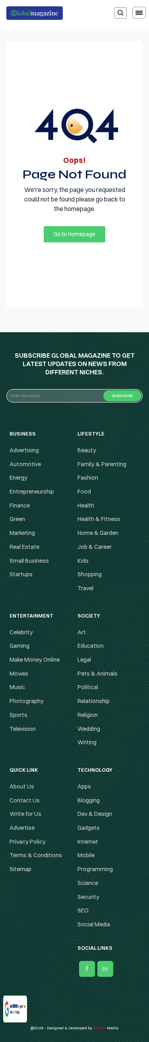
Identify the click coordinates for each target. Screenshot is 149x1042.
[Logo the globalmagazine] (34, 13)
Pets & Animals (97, 673)
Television (23, 728)
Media (105, 1028)
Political (87, 687)
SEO (83, 910)
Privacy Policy (28, 841)
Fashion (87, 477)
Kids (83, 560)
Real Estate (24, 546)
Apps (84, 786)
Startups (21, 574)
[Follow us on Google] (9, 1007)
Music (17, 687)
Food (84, 491)
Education (90, 645)
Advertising (24, 450)
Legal (84, 659)
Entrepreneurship (32, 491)
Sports (18, 715)
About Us (22, 786)
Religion (87, 715)
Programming (95, 869)
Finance (20, 505)
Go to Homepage (74, 234)
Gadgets (88, 827)
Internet (87, 841)
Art (81, 632)
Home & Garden (97, 532)
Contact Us (25, 800)
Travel (85, 588)
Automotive (25, 464)
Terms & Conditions (36, 855)
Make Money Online (35, 659)
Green (17, 519)
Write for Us (25, 813)
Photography (27, 701)
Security (88, 897)
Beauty (86, 450)
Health (85, 505)
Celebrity (21, 632)
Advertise (22, 827)
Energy (18, 477)
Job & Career (94, 546)
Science (87, 883)
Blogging (88, 800)
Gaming (19, 645)
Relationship (93, 701)
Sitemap (20, 869)
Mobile (86, 855)
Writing (87, 742)
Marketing (22, 532)
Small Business (29, 560)
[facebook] (87, 969)
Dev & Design (94, 813)
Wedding (88, 728)
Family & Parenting (101, 464)
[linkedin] (105, 969)
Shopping (89, 574)
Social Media (93, 924)
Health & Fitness (98, 519)
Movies (19, 673)
